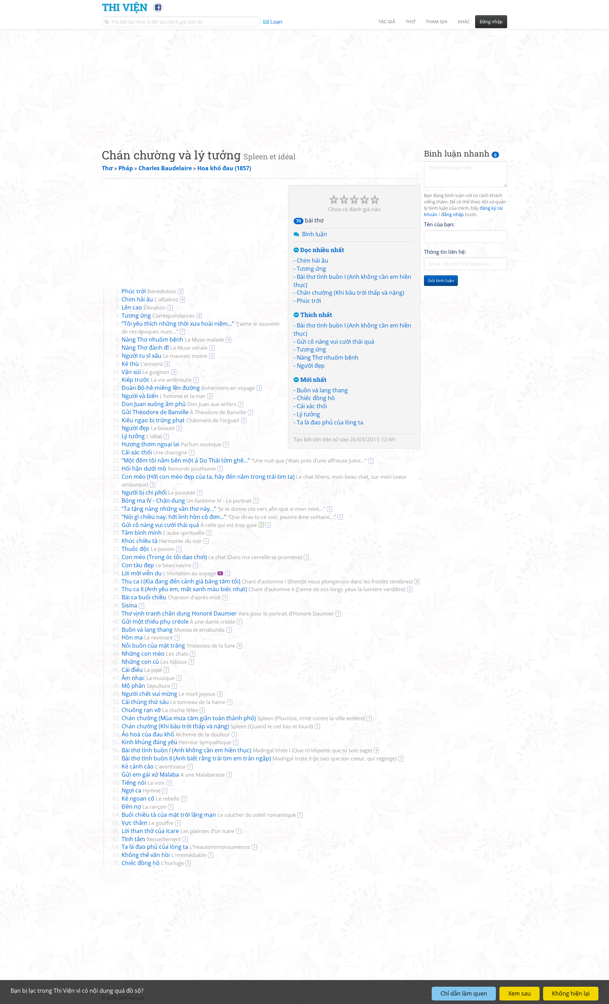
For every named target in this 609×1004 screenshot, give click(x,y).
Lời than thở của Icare (178, 831)
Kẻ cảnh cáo (154, 766)
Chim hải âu (312, 260)
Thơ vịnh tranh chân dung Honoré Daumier (228, 613)
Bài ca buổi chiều (171, 597)
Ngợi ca (141, 790)
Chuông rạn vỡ (160, 710)
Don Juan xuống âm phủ (179, 404)
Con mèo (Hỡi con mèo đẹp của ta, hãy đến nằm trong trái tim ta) (264, 480)
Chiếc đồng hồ (316, 398)
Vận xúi (145, 372)
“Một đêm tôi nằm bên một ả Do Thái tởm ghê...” (244, 460)
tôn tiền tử (325, 439)
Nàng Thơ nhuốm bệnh (327, 357)
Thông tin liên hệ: (445, 251)
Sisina (129, 605)
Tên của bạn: (439, 224)
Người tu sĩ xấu (164, 356)
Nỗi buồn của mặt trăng (178, 645)
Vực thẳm (147, 823)
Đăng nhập (491, 21)
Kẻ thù (142, 364)
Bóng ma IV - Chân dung (186, 500)
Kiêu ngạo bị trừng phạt (180, 420)
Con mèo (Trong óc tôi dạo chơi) (212, 557)
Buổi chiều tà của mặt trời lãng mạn (209, 815)
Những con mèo (155, 653)
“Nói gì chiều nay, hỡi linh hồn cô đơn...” (229, 517)
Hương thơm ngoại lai (171, 444)
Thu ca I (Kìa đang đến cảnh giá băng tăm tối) (267, 581)
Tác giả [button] (387, 21)
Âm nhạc (148, 678)
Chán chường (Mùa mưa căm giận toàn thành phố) (243, 718)
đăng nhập (452, 215)
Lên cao (144, 307)
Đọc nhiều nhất (321, 250)
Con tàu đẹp (156, 565)
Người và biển (163, 396)
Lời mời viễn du (169, 573)
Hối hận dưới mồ (169, 468)
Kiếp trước (156, 380)
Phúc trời (309, 301)
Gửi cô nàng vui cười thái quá (335, 341)
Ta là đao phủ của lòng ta (330, 422)
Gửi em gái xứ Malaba (173, 774)
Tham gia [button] (436, 21)
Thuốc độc (148, 549)
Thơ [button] (410, 21)
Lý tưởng (308, 414)
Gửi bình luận (441, 280)
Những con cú (154, 662)
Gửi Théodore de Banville (184, 412)
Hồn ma (147, 637)
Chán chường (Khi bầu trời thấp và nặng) (350, 292)
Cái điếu (142, 670)
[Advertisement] (304, 82)
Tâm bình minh (163, 533)
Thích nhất (315, 315)
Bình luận (314, 234)
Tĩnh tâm (151, 839)
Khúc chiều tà (162, 541)
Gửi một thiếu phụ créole (178, 621)
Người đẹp (311, 365)
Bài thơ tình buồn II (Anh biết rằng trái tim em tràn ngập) (259, 758)
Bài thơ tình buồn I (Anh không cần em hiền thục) (247, 750)
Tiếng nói (143, 782)
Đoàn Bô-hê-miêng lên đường (188, 388)
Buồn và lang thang (322, 390)
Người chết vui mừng (168, 694)
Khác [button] (464, 21)
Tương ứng (311, 269)
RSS (503, 998)
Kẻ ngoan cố (150, 798)
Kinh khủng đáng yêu (176, 742)
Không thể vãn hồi (164, 855)
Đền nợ (144, 806)
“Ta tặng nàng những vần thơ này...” (223, 509)
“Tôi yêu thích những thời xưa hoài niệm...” (201, 327)
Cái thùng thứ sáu (173, 702)
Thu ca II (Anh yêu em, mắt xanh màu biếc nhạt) (263, 589)
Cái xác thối (312, 406)
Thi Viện (124, 7)
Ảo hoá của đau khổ (176, 734)
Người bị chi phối (158, 492)
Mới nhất (312, 379)
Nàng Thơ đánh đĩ (165, 347)
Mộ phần (146, 686)
